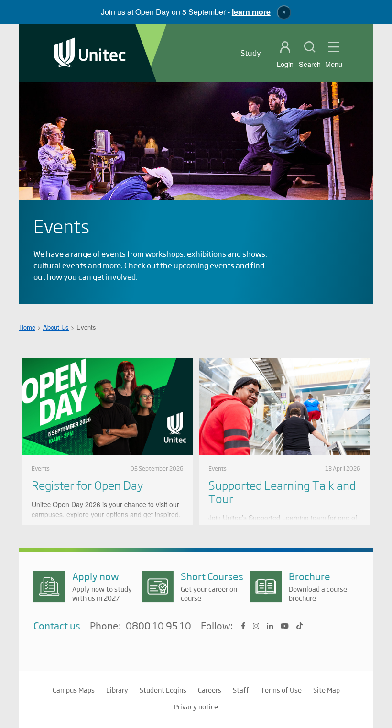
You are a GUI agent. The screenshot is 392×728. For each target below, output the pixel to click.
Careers (209, 690)
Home (27, 326)
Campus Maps (74, 690)
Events (41, 468)
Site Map (326, 690)
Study (250, 52)
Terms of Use (281, 690)
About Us (56, 326)
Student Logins (163, 690)
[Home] (90, 53)
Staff (241, 690)
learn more (251, 11)
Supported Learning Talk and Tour (282, 491)
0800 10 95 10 (158, 626)
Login (285, 64)
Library (117, 690)
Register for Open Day (87, 484)
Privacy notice (196, 706)
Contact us (56, 625)
